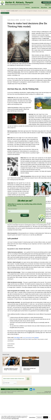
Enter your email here (12, 208)
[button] (10, 221)
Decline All (39, 417)
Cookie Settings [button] (32, 417)
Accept (45, 417)
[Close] (49, 417)
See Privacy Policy (15, 418)
